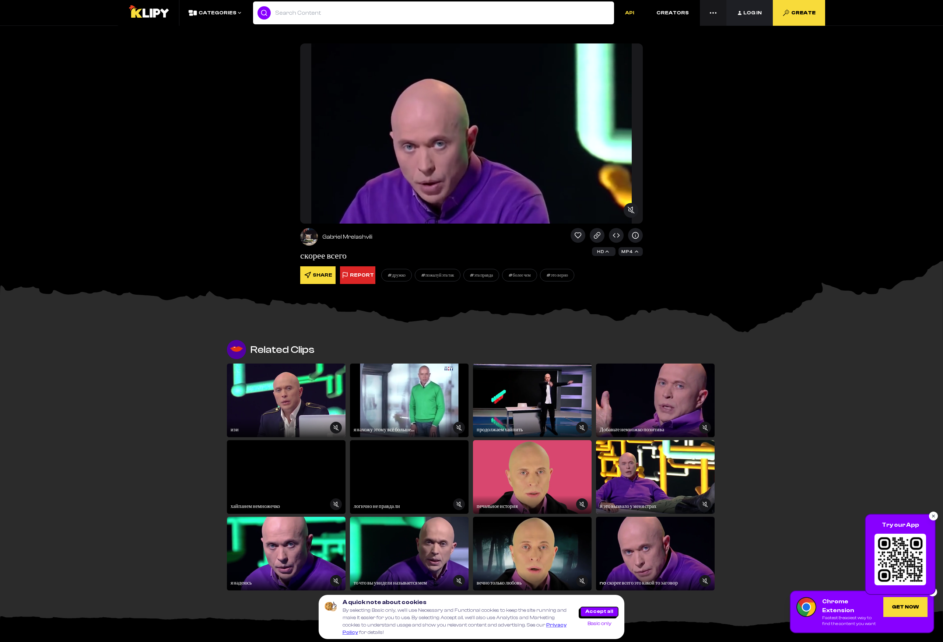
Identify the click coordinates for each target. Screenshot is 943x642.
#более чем (519, 275)
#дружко (397, 275)
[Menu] (713, 13)
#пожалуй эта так (437, 275)
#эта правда (481, 275)
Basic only (599, 624)
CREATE (803, 13)
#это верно (557, 275)
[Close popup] (933, 516)
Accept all (599, 611)
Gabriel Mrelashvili (347, 237)
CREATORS (672, 13)
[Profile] (309, 237)
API (629, 13)
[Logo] (148, 13)
